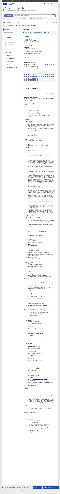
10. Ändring (7, 64)
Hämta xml (9, 37)
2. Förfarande (8, 55)
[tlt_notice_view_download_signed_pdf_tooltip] (37, 68)
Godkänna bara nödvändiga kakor (51, 487)
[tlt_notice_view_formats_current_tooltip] (53, 94)
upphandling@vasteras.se (35, 49)
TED (4, 22)
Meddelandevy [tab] (6, 29)
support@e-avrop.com (37, 356)
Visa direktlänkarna (11, 39)
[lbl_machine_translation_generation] (38, 84)
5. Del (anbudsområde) (10, 58)
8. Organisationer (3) (9, 61)
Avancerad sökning (25, 18)
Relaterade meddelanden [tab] (8, 32)
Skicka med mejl (10, 44)
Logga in (47, 3)
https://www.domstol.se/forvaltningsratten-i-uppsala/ (43, 382)
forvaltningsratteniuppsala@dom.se (40, 379)
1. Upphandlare (8, 52)
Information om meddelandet (11, 67)
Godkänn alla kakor (37, 487)
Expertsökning (32, 18)
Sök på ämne (39, 18)
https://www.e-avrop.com (37, 360)
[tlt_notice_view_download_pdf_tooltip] (24, 76)
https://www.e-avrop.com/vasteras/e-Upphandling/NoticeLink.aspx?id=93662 (39, 276)
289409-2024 (46, 32)
